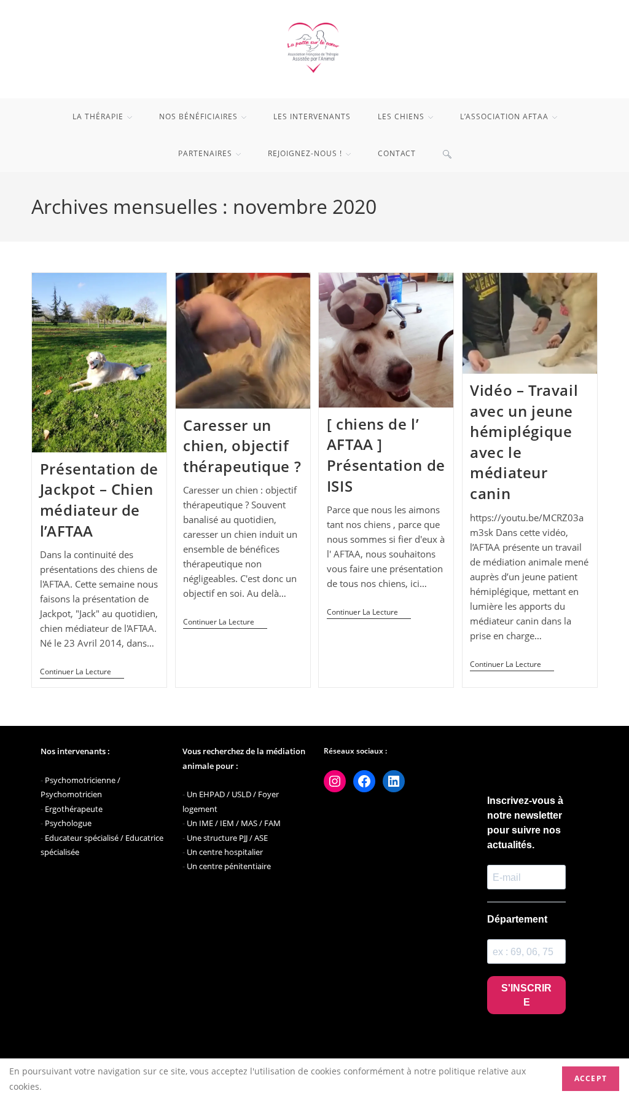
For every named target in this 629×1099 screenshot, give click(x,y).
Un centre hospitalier (225, 851)
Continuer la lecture (82, 673)
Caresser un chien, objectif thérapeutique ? (242, 445)
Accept (590, 1078)
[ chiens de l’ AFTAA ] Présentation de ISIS (386, 455)
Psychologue (68, 823)
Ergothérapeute (74, 808)
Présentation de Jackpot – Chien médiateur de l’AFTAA (99, 500)
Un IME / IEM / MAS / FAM (234, 823)
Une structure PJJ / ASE (227, 837)
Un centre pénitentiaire (229, 866)
